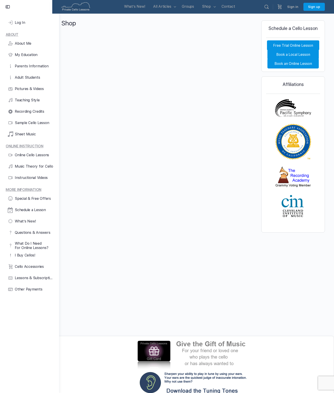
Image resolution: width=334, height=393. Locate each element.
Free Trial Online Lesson (293, 45)
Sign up (314, 7)
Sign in (292, 7)
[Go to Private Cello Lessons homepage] (75, 6)
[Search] (266, 7)
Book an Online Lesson (293, 63)
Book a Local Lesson (293, 54)
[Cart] (280, 7)
